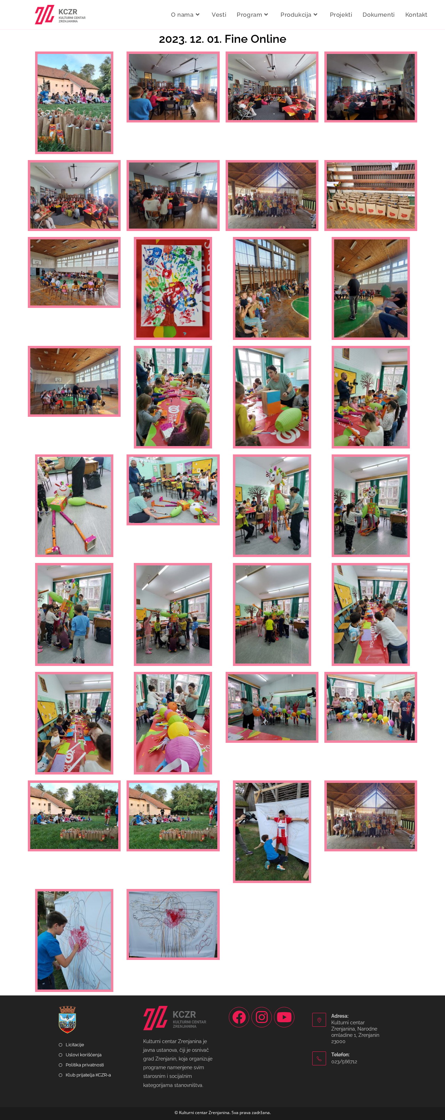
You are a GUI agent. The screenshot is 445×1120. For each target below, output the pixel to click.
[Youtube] (284, 1017)
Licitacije (75, 1044)
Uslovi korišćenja (84, 1054)
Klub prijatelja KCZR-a (88, 1075)
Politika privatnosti (85, 1064)
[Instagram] (261, 1017)
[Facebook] (239, 1017)
